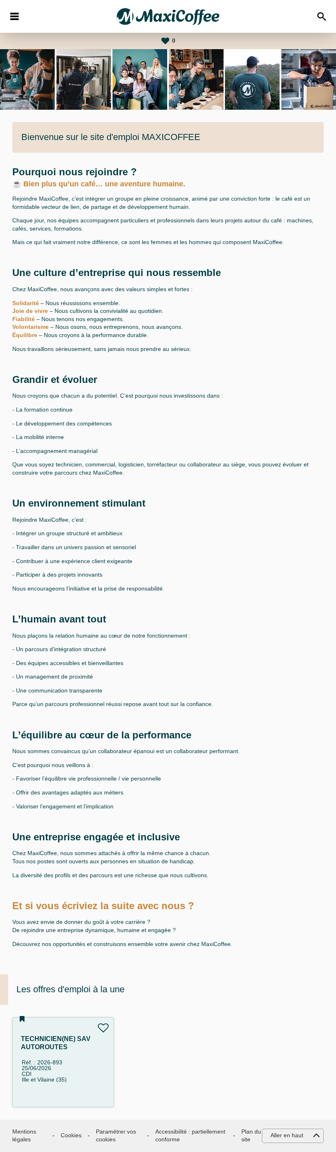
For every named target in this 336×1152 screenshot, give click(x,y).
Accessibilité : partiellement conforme (190, 1135)
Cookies (71, 1135)
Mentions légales (24, 1135)
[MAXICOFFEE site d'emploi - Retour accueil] (168, 16)
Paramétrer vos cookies (116, 1135)
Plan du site (251, 1135)
